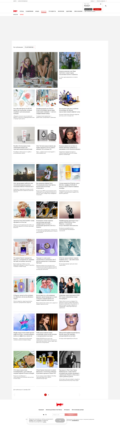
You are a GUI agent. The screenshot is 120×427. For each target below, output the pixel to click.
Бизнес (22, 14)
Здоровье (69, 11)
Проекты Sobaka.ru (101, 1)
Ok (60, 420)
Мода (37, 11)
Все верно (97, 9)
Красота (43, 11)
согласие (39, 420)
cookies (44, 421)
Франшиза (67, 409)
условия (31, 420)
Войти (14, 1)
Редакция (41, 409)
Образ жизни (78, 11)
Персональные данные (78, 409)
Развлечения (29, 11)
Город (22, 11)
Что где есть (52, 11)
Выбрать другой (88, 9)
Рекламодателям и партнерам (54, 409)
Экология (61, 11)
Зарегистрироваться (22, 1)
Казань (92, 1)
